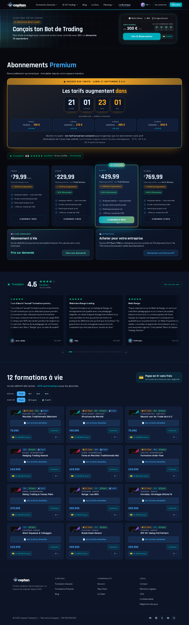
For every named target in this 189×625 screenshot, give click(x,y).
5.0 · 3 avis (28, 411)
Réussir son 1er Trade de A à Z (156, 416)
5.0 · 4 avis (146, 411)
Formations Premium (64, 589)
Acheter (55, 430)
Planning (108, 4)
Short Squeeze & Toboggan (37, 533)
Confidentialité (146, 599)
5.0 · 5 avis (87, 488)
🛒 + (57, 437)
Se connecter (161, 5)
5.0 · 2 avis (87, 449)
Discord (101, 584)
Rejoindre (176, 5)
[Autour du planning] (113, 4)
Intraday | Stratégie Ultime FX (156, 494)
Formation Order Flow (152, 455)
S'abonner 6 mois (117, 219)
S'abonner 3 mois (72, 219)
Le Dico (95, 4)
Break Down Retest (92, 533)
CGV (142, 594)
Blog (85, 4)
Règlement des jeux (149, 604)
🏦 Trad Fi (46, 400)
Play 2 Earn (102, 589)
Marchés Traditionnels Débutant (40, 416)
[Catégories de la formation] (57, 4)
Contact (144, 584)
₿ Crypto (32, 400)
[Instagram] (174, 617)
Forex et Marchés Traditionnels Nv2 (100, 455)
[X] (162, 617)
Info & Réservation (141, 36)
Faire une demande (76, 253)
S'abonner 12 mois (161, 219)
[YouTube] (168, 617)
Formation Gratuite (45, 4)
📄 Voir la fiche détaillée (35, 423)
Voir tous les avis (171, 284)
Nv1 (29, 394)
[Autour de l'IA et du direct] (77, 4)
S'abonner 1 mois (28, 219)
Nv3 (46, 394)
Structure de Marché (92, 416)
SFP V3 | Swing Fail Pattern (155, 533)
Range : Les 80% (90, 494)
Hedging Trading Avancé (35, 455)
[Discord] (150, 617)
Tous (21, 394)
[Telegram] (156, 617)
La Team (101, 594)
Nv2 (38, 394)
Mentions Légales (148, 589)
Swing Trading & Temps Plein (38, 494)
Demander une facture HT (160, 253)
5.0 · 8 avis (87, 411)
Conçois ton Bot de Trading (48, 29)
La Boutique (124, 4)
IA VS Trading (69, 4)
